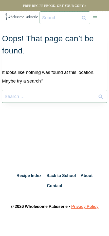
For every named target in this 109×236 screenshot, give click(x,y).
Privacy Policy (85, 206)
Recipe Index (29, 175)
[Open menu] (95, 18)
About (87, 175)
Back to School (61, 175)
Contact (54, 186)
